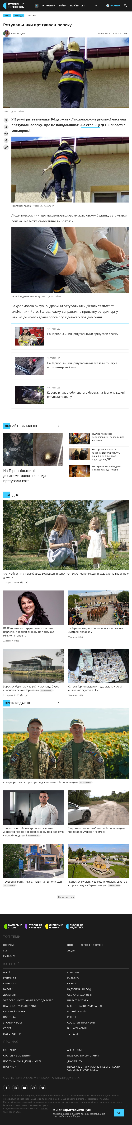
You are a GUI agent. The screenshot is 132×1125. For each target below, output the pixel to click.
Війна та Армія (77, 1028)
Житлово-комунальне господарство (28, 1000)
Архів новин (75, 1049)
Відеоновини (12, 1033)
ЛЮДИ (71, 950)
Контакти (9, 1049)
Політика (9, 1017)
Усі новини (48, 5)
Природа (19, 15)
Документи (75, 1061)
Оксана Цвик (18, 33)
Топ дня (72, 1033)
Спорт (7, 1028)
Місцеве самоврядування (84, 1005)
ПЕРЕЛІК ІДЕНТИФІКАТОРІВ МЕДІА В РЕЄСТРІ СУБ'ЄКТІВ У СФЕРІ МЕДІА (93, 1068)
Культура (73, 978)
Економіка (10, 983)
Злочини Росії (13, 1022)
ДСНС (7, 15)
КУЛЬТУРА (9, 956)
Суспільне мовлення (17, 1055)
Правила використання (83, 1055)
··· (95, 5)
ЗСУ (5, 950)
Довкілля (32, 15)
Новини (8, 944)
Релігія (71, 1017)
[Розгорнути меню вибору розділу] (36, 6)
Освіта (71, 983)
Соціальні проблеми (81, 1022)
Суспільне (47, 1105)
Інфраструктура (77, 1000)
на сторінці (90, 125)
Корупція (73, 972)
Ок (118, 1112)
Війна (62, 5)
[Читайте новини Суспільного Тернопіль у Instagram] (15, 1088)
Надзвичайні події (79, 989)
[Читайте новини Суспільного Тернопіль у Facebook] (6, 1088)
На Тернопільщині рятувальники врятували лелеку (82, 334)
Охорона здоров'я (79, 994)
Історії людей (76, 1011)
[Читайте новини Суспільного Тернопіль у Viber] (33, 1088)
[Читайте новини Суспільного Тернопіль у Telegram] (42, 1088)
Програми (10, 1066)
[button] (6, 120)
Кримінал (9, 978)
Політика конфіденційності (22, 1061)
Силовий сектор (14, 1011)
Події (6, 972)
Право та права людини (19, 1005)
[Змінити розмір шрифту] (125, 33)
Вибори (8, 989)
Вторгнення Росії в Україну (85, 944)
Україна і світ (77, 5)
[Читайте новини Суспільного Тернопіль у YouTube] (24, 1088)
